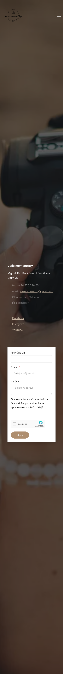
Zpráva (15, 381)
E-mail (14, 367)
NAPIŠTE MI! (18, 352)
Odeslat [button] (20, 435)
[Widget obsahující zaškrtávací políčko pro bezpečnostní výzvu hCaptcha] (28, 424)
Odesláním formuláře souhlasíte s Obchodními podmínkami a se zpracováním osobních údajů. (29, 403)
